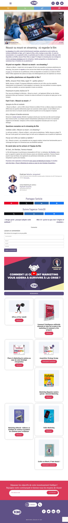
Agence (59, 8)
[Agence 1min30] (33, 3)
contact (32, 505)
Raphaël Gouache (25, 187)
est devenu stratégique (16, 59)
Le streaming (9, 51)
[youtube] (58, 511)
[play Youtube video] (34, 273)
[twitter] (49, 511)
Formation (42, 8)
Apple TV (9, 72)
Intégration (25, 8)
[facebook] (44, 511)
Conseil (8, 8)
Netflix (47, 69)
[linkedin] (53, 511)
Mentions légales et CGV (34, 519)
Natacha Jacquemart (13, 42)
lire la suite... (27, 177)
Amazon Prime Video (55, 69)
